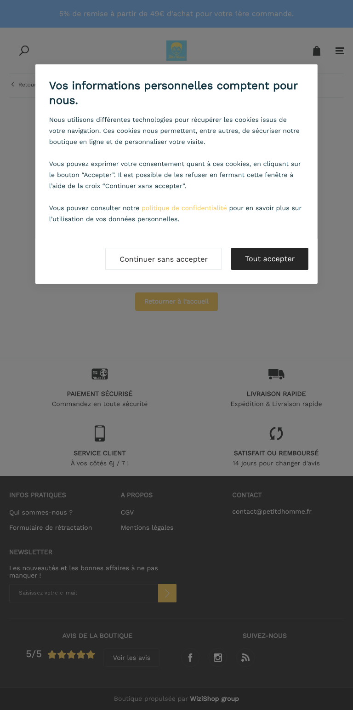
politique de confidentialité (184, 208)
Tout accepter (270, 258)
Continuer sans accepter (164, 259)
